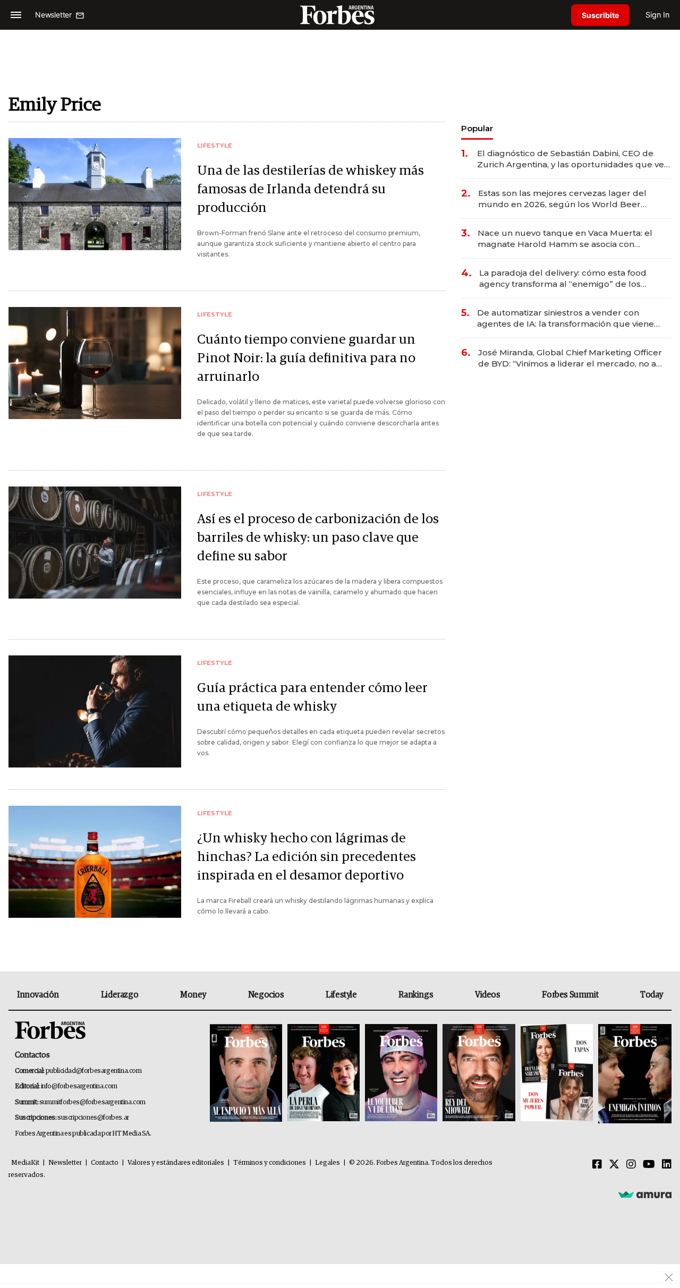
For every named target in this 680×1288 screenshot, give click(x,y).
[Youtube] (649, 1165)
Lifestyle (341, 995)
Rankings (415, 995)
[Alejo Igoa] (401, 1073)
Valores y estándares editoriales (176, 1162)
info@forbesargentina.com (79, 1086)
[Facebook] (597, 1165)
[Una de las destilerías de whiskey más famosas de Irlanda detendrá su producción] (94, 194)
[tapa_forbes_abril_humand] (323, 1073)
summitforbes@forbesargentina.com (92, 1102)
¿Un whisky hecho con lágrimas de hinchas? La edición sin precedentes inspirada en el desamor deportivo (306, 857)
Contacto (104, 1162)
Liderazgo (119, 995)
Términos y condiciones (269, 1162)
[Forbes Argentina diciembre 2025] (478, 1073)
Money (193, 995)
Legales (327, 1162)
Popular (477, 128)
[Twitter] (614, 1165)
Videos (487, 995)
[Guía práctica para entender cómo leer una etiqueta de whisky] (94, 711)
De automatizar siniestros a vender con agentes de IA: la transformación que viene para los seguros (565, 318)
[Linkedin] (667, 1165)
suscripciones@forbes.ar (93, 1117)
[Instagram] (631, 1165)
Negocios (266, 995)
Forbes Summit (570, 995)
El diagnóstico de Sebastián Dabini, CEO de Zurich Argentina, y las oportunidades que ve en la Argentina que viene (570, 159)
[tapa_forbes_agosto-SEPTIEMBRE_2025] (634, 1073)
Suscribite (600, 15)
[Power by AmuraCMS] (645, 1194)
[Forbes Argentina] (340, 14)
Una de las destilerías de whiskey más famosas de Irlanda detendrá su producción (310, 189)
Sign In (657, 14)
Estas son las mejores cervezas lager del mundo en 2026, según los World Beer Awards (562, 199)
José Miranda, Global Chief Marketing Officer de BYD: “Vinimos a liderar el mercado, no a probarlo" (570, 358)
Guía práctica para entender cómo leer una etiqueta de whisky (312, 697)
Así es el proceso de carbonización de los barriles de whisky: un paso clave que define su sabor (318, 538)
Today (651, 995)
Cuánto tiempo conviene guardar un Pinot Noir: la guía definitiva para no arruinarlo (306, 358)
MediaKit (25, 1162)
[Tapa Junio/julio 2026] (246, 1073)
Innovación (38, 995)
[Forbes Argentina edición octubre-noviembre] (557, 1073)
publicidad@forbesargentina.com (94, 1071)
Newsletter (65, 1162)
